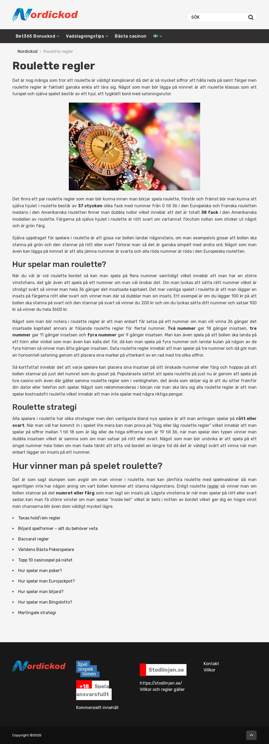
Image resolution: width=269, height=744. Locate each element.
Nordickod (28, 51)
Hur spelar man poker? (40, 570)
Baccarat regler (33, 539)
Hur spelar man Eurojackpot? (46, 581)
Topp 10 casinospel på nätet (45, 560)
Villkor (209, 669)
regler (213, 486)
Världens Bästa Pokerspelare (46, 549)
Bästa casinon (131, 36)
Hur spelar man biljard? (41, 591)
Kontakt (211, 663)
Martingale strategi (37, 612)
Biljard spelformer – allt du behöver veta (58, 528)
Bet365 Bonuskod (35, 36)
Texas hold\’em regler (39, 517)
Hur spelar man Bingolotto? (45, 602)
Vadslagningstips (85, 36)
